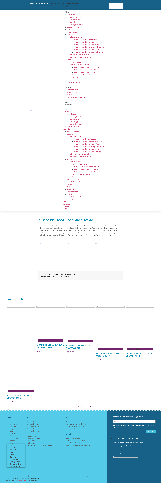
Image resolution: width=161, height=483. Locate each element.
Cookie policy (14, 436)
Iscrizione (70, 100)
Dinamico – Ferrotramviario (80, 55)
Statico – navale (75, 62)
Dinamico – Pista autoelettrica (80, 57)
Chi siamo (67, 12)
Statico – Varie (75, 77)
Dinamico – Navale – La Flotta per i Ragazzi (88, 52)
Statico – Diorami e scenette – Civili (86, 70)
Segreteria (68, 87)
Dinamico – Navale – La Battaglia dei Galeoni (89, 47)
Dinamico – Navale (76, 37)
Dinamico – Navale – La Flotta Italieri (86, 49)
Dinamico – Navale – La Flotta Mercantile (88, 42)
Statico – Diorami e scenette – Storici (86, 67)
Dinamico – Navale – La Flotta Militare (87, 44)
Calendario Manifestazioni (76, 97)
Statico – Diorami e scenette (79, 65)
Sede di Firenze (72, 14)
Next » (92, 407)
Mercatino (68, 104)
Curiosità (70, 85)
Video (66, 102)
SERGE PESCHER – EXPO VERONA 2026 (108, 354)
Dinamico (70, 34)
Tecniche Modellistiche (75, 82)
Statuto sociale (15, 440)
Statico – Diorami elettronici (80, 75)
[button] (116, 2)
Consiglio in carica (76, 24)
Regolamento (14, 443)
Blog (11, 429)
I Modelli (67, 29)
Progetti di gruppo (73, 32)
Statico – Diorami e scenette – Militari (86, 72)
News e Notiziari (72, 92)
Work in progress (73, 80)
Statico (69, 60)
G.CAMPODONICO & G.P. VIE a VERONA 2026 (50, 346)
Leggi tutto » (11, 402)
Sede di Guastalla (73, 27)
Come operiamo (75, 17)
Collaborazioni (75, 19)
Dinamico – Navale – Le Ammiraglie (86, 39)
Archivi (69, 95)
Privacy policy (15, 438)
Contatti (67, 107)
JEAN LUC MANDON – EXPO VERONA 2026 (139, 354)
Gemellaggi (74, 22)
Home (12, 422)
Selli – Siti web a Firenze (21, 480)
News (66, 109)
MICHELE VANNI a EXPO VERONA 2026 (19, 396)
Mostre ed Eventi (72, 90)
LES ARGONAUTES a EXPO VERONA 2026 (79, 346)
